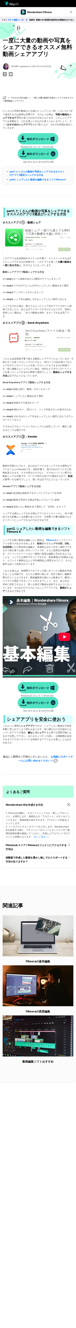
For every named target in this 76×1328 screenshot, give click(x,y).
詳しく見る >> (41, 836)
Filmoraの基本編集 (19, 97)
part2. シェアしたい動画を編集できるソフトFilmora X (38, 179)
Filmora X (51, 540)
